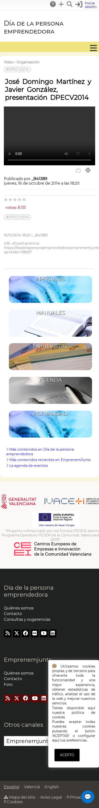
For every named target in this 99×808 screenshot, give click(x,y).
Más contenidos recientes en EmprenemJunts (50, 460)
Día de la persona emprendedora (33, 27)
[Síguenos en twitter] (16, 633)
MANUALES (50, 313)
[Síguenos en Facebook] (25, 633)
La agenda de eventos (28, 465)
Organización (28, 62)
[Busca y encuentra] (70, 4)
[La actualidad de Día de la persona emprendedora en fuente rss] (7, 633)
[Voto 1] (6, 199)
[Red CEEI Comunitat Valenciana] (53, 555)
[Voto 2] (10, 199)
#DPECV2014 (17, 69)
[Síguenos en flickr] (34, 633)
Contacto (13, 613)
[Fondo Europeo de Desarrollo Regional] (55, 526)
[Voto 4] (20, 199)
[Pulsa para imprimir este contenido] (88, 170)
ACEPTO (67, 755)
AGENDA (50, 380)
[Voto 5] (24, 199)
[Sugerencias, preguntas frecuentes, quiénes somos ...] (53, 4)
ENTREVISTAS (50, 346)
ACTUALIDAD (50, 414)
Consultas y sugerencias (27, 619)
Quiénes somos (19, 608)
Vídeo (9, 62)
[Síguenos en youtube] (43, 633)
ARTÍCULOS (50, 279)
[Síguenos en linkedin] (52, 633)
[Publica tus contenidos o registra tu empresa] (61, 4)
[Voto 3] (15, 199)
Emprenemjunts (28, 659)
